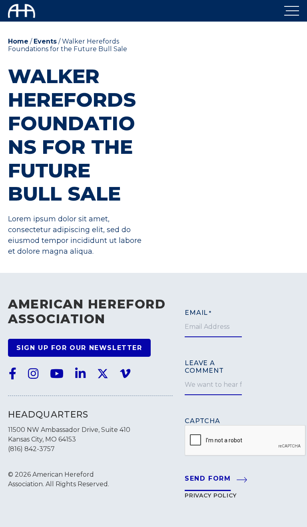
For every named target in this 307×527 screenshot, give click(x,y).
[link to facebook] (12, 374)
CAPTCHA (202, 421)
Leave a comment (204, 366)
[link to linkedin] (80, 374)
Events (45, 41)
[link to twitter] (102, 374)
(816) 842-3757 (31, 449)
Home (18, 41)
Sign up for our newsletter (79, 348)
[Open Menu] (291, 11)
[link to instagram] (33, 374)
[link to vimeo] (125, 374)
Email (198, 312)
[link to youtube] (57, 374)
